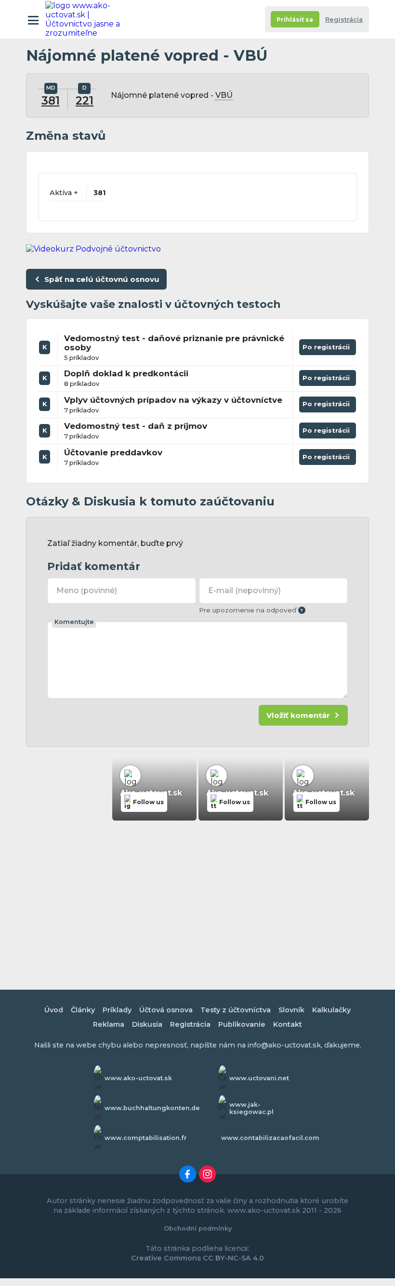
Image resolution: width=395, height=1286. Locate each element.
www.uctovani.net (259, 1078)
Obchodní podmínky (198, 1228)
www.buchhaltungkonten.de (152, 1108)
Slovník (291, 1010)
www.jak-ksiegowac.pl (251, 1108)
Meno (86, 590)
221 (84, 100)
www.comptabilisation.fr (146, 1137)
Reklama (108, 1024)
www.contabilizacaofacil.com (270, 1137)
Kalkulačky (331, 1010)
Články (83, 1010)
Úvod (53, 1010)
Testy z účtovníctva (235, 1010)
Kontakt (287, 1024)
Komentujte (74, 621)
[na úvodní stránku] (87, 19)
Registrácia (344, 19)
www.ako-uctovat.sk (138, 1078)
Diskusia (147, 1024)
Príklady (117, 1010)
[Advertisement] (197, 898)
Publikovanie (241, 1024)
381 (50, 100)
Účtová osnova (166, 1010)
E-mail (244, 590)
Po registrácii (327, 349)
